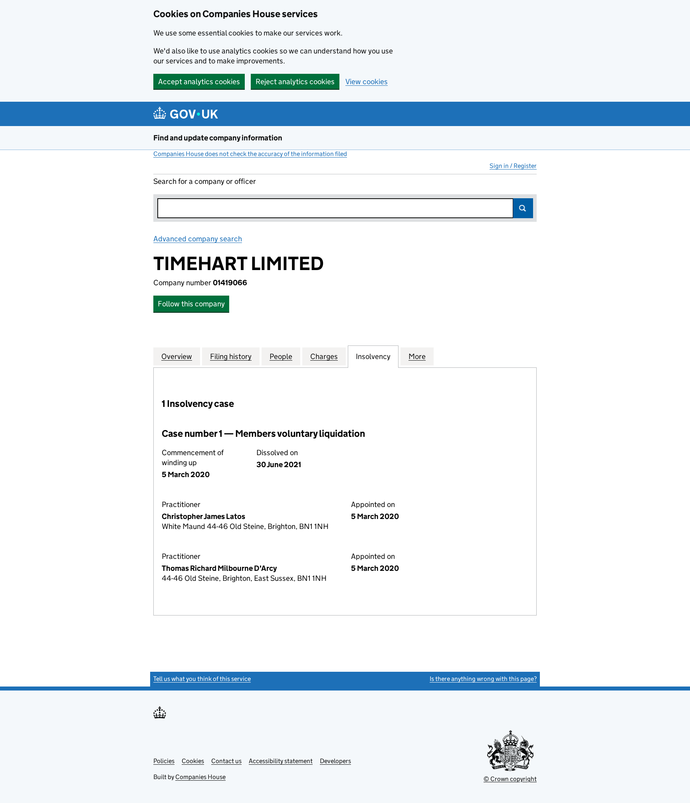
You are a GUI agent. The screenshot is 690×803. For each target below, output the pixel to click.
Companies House (200, 777)
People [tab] (281, 356)
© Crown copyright (510, 779)
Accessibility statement (281, 761)
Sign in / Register (513, 166)
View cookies (366, 81)
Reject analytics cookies (295, 81)
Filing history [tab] (231, 356)
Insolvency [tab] (373, 356)
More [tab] (417, 356)
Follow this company (191, 303)
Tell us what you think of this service (202, 679)
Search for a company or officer (204, 181)
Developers (335, 761)
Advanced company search (197, 238)
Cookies (193, 761)
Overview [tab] (176, 356)
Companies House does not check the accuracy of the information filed (250, 154)
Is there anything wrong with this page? (483, 679)
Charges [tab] (324, 356)
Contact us (226, 761)
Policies (163, 761)
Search (523, 208)
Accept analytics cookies (199, 81)
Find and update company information (217, 137)
